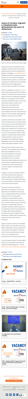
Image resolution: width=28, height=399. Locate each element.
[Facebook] (10, 395)
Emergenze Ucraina (10, 13)
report (21, 90)
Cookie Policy (7, 376)
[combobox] (12, 2)
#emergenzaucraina (8, 37)
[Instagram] (17, 395)
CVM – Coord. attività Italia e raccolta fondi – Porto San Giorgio (13, 307)
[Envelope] (7, 395)
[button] (2, 6)
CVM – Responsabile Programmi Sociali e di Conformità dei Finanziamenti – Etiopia (13, 362)
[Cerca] (18, 3)
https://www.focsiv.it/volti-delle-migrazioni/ (13, 247)
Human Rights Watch (16, 39)
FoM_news (6, 39)
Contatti (22, 376)
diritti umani (18, 37)
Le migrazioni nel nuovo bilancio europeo (11, 334)
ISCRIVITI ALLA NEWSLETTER (14, 380)
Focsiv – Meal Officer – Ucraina (11, 281)
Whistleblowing (14, 378)
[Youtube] (14, 395)
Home (3, 13)
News (16, 34)
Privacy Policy (15, 376)
